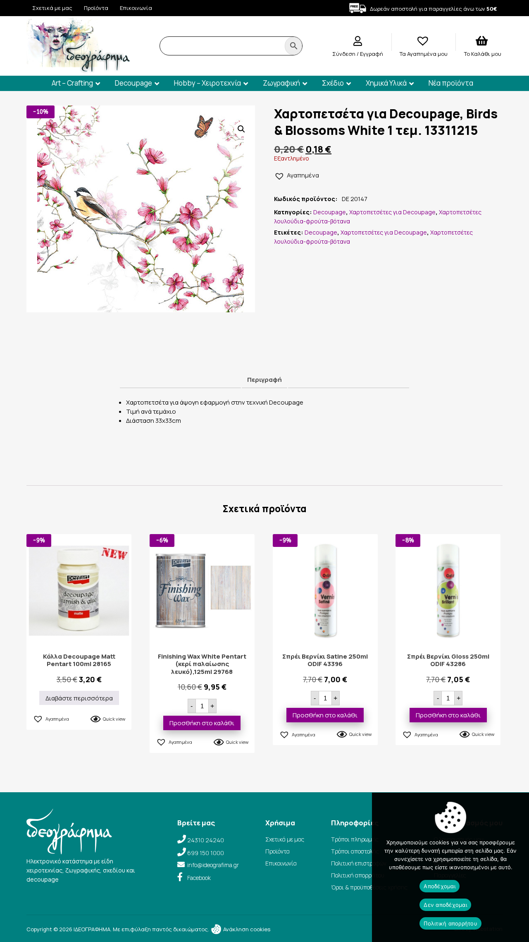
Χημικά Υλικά (386, 83)
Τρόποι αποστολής (355, 851)
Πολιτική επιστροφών (358, 863)
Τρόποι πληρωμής (355, 839)
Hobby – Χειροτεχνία (207, 83)
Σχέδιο (333, 83)
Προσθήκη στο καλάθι (201, 723)
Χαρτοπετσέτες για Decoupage (392, 212)
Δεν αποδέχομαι (445, 904)
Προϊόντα (96, 8)
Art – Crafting (72, 83)
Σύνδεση (344, 54)
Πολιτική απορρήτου (357, 875)
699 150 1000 (205, 853)
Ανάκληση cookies (246, 929)
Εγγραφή (371, 54)
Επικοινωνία (136, 8)
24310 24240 (205, 840)
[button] (241, 129)
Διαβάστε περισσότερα (79, 698)
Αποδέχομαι (439, 886)
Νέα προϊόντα (451, 83)
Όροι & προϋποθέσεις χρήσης (369, 887)
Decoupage (133, 83)
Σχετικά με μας (52, 8)
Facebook (199, 878)
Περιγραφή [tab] (264, 379)
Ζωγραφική (281, 83)
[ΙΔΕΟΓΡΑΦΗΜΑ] (78, 69)
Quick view (114, 719)
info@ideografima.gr (213, 865)
